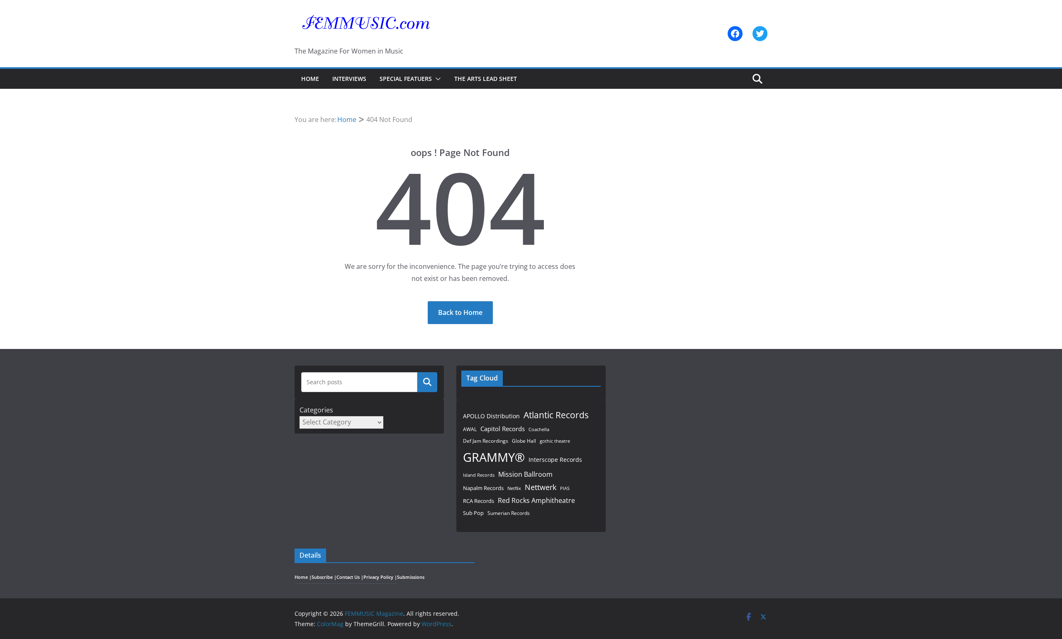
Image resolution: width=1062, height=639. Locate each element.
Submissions (410, 577)
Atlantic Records (556, 415)
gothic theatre (555, 441)
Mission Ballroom (525, 474)
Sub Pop (473, 513)
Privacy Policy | (380, 577)
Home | (303, 577)
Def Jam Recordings (485, 440)
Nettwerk (540, 487)
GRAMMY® (494, 457)
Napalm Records (483, 488)
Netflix (514, 488)
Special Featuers (406, 79)
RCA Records (478, 501)
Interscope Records (555, 459)
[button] (436, 79)
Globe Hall (524, 440)
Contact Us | (349, 577)
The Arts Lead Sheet (485, 79)
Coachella (539, 429)
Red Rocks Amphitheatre (536, 500)
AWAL (470, 429)
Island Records (478, 475)
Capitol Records (502, 428)
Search (427, 382)
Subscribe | (324, 577)
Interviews (349, 79)
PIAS (565, 488)
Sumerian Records (508, 513)
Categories (316, 410)
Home (310, 79)
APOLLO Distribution (491, 416)
